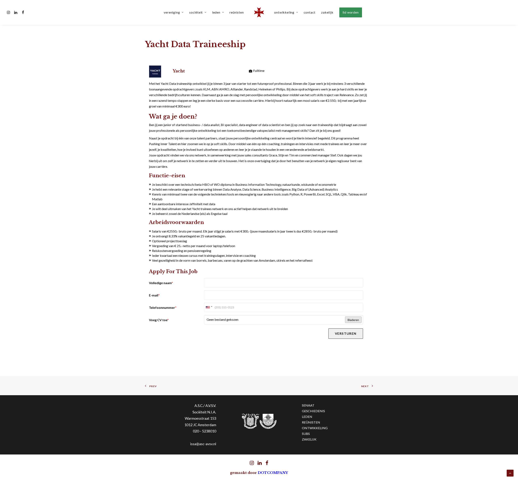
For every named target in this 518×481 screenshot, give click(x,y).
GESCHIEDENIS (313, 411)
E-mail (154, 295)
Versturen (346, 333)
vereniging (172, 12)
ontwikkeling (284, 12)
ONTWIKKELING (315, 428)
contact (310, 12)
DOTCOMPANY (273, 473)
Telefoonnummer (162, 307)
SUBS (306, 433)
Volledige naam (161, 283)
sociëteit (196, 12)
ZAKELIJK (309, 439)
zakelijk (327, 12)
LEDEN (307, 416)
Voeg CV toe (159, 320)
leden (216, 12)
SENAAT (308, 405)
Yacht (179, 71)
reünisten (236, 12)
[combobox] (208, 307)
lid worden (351, 12)
